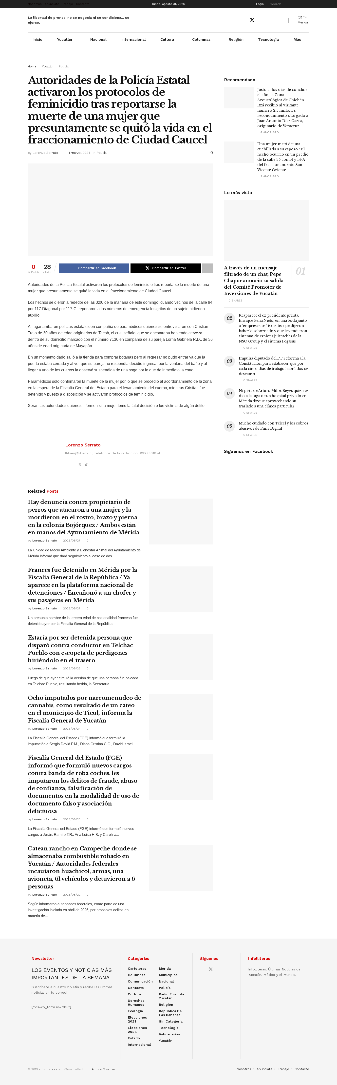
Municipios (168, 975)
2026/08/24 (71, 728)
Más (297, 39)
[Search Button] (306, 4)
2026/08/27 (71, 540)
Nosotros (35, 4)
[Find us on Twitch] (278, 20)
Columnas (201, 39)
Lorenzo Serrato (45, 153)
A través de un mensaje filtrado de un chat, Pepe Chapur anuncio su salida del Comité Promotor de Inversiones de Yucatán (253, 280)
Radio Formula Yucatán (171, 996)
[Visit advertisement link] (168, 59)
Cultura (167, 39)
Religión (236, 39)
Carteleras (137, 968)
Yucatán (64, 39)
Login (259, 4)
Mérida (165, 968)
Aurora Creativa (103, 1069)
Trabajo (67, 4)
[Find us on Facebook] (243, 20)
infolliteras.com (50, 1069)
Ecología (135, 1011)
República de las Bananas (170, 1013)
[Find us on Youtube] (261, 20)
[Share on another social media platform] (207, 268)
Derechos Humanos (136, 1002)
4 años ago (269, 132)
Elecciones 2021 (137, 1019)
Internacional (133, 39)
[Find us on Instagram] (269, 20)
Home (32, 66)
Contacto (83, 4)
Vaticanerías (169, 1034)
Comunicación (140, 981)
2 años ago (269, 176)
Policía (64, 66)
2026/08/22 (71, 894)
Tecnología (268, 39)
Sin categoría (171, 1021)
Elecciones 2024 (137, 1030)
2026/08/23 (71, 819)
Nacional (98, 39)
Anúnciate (52, 4)
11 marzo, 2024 (78, 153)
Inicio (37, 39)
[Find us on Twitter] (252, 20)
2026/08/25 (71, 668)
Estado (134, 1038)
